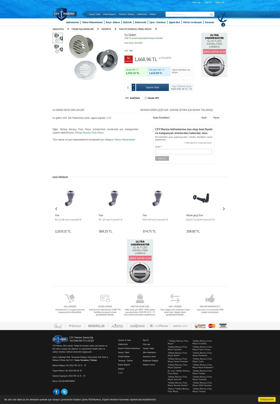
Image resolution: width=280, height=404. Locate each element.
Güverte (106, 29)
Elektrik (127, 22)
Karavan (209, 22)
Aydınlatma (72, 22)
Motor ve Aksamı (192, 22)
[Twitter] (64, 391)
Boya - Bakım (113, 22)
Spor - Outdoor (157, 22)
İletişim (153, 14)
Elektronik (140, 22)
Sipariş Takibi (94, 14)
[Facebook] (56, 391)
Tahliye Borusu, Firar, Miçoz (135, 29)
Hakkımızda (142, 14)
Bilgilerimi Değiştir (150, 360)
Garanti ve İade (124, 340)
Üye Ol (145, 340)
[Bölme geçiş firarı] (201, 198)
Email (158, 147)
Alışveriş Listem (149, 356)
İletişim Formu (149, 364)
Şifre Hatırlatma (149, 352)
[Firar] (69, 198)
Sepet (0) (220, 2)
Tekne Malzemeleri (92, 22)
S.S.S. (120, 372)
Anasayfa (58, 29)
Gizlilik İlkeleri (124, 356)
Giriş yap (196, 2)
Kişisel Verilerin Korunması (129, 348)
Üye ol (208, 2)
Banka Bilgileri (109, 14)
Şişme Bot (174, 22)
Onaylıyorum (267, 399)
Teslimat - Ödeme (126, 14)
